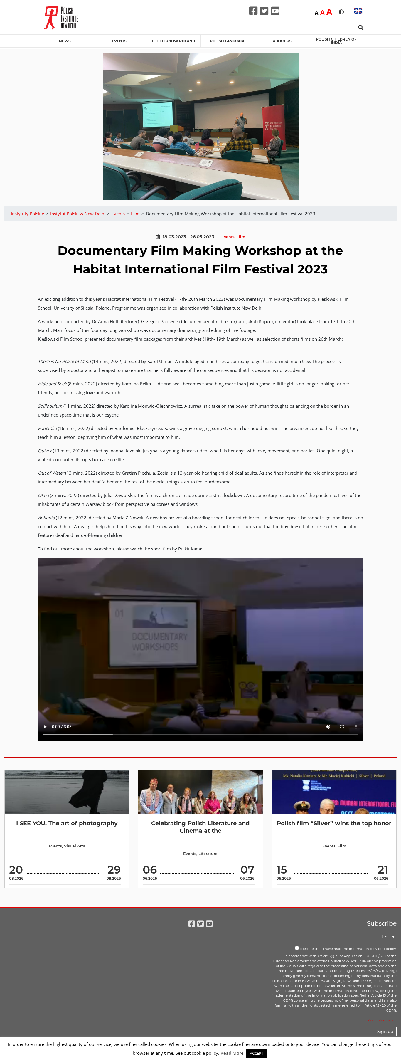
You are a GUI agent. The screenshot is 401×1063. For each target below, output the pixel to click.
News (65, 41)
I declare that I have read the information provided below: (348, 949)
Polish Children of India (336, 41)
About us (282, 41)
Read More (232, 1053)
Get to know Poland (173, 41)
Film (241, 237)
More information (382, 1020)
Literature (208, 854)
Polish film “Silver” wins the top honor (334, 823)
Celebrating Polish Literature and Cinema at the (200, 827)
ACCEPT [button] (256, 1053)
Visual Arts (74, 846)
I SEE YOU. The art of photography (67, 823)
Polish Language (227, 41)
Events (119, 41)
